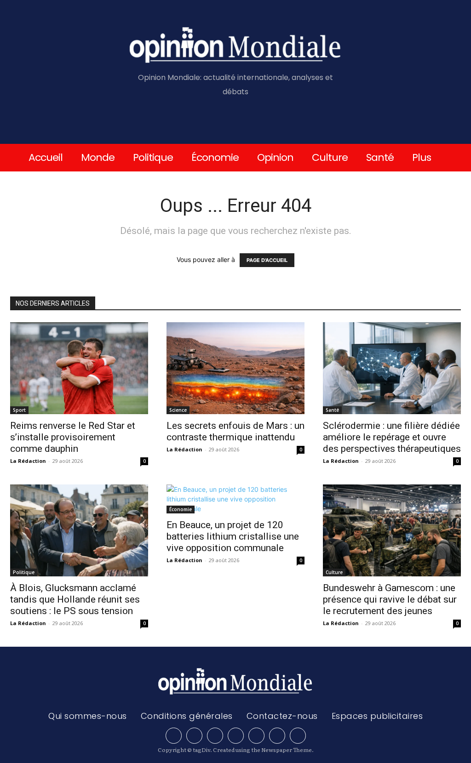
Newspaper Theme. (287, 750)
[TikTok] (236, 736)
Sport (19, 410)
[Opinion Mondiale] (235, 46)
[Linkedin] (194, 736)
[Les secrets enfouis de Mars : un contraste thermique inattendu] (235, 368)
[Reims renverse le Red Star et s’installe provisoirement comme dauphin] (79, 368)
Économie (180, 509)
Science (178, 410)
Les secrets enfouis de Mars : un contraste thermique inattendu (235, 431)
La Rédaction (28, 460)
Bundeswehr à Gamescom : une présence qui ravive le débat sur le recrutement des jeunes (390, 599)
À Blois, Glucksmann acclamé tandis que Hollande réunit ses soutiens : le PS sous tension (75, 599)
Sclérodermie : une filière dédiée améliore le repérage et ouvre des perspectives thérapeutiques (392, 437)
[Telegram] (215, 736)
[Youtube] (298, 736)
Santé (332, 410)
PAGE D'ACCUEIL (267, 260)
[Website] (277, 736)
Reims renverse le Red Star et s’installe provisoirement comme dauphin (72, 437)
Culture (334, 572)
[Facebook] (174, 736)
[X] (256, 736)
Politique (23, 572)
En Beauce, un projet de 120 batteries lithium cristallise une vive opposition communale (233, 536)
